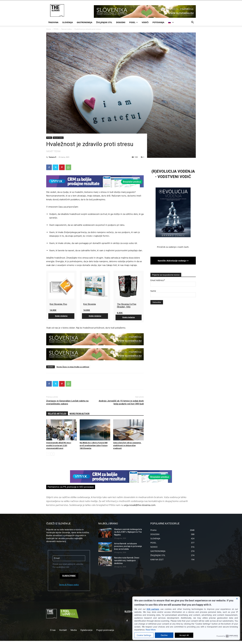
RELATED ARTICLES (57, 414)
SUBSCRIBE (69, 576)
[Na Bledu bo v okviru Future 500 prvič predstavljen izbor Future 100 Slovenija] (95, 429)
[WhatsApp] (68, 167)
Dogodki (120, 22)
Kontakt (63, 630)
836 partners (153, 609)
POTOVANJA (158, 22)
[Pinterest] (62, 167)
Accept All (184, 635)
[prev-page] (48, 454)
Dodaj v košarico (61, 316)
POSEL (132, 22)
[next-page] (52, 454)
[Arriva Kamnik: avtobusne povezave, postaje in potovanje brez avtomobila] (105, 547)
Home (48, 29)
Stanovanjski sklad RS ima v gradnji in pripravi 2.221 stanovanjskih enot (58, 445)
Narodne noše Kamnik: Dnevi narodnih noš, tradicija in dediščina (126, 560)
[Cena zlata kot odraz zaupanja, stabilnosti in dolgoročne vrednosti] (128, 429)
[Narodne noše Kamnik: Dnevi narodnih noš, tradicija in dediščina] (105, 561)
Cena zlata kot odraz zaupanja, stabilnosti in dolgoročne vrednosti (127, 445)
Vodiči (145, 22)
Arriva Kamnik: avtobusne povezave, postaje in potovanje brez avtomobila (128, 546)
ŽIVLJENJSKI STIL (104, 22)
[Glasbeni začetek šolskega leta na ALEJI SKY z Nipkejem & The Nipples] (105, 533)
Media (74, 630)
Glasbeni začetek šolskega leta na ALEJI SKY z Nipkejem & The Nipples (128, 532)
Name (153, 291)
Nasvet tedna (66, 29)
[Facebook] (49, 167)
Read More (151, 629)
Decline (164, 635)
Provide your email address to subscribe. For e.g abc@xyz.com (68, 565)
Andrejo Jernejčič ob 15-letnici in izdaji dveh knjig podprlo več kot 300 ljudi (121, 402)
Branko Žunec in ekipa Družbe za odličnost (73, 367)
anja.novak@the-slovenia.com (139, 505)
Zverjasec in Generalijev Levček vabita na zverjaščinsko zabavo (67, 402)
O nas (53, 630)
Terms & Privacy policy (69, 584)
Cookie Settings (144, 635)
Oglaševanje (86, 630)
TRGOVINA (53, 22)
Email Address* (157, 280)
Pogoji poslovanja (105, 630)
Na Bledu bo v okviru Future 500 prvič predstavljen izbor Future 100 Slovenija (93, 445)
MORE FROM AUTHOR (79, 414)
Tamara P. (52, 157)
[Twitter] (55, 167)
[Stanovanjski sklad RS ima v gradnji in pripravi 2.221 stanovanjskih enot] (61, 429)
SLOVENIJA (67, 22)
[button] (192, 22)
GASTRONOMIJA (84, 22)
